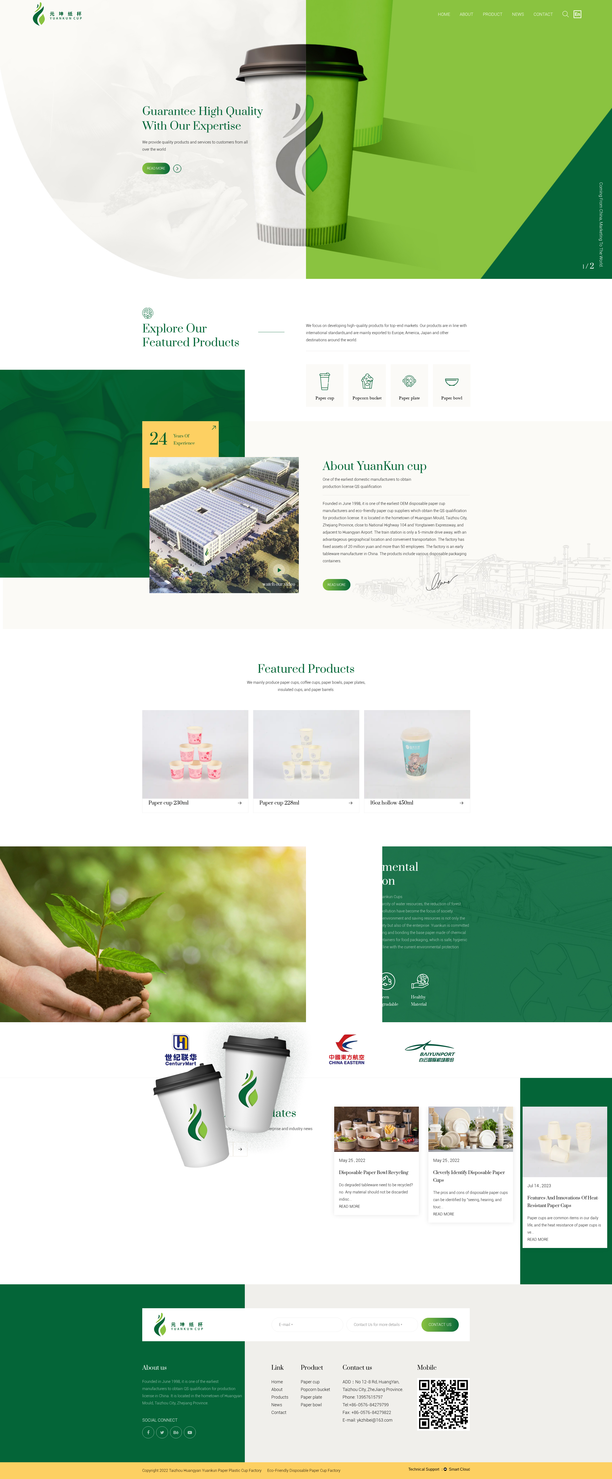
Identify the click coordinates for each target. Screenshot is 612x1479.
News (518, 14)
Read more (156, 168)
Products (279, 1397)
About (466, 14)
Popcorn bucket (315, 1389)
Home (444, 14)
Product (493, 14)
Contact (543, 14)
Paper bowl (311, 1404)
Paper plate (311, 1397)
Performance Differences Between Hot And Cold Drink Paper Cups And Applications (562, 1205)
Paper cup (310, 1381)
